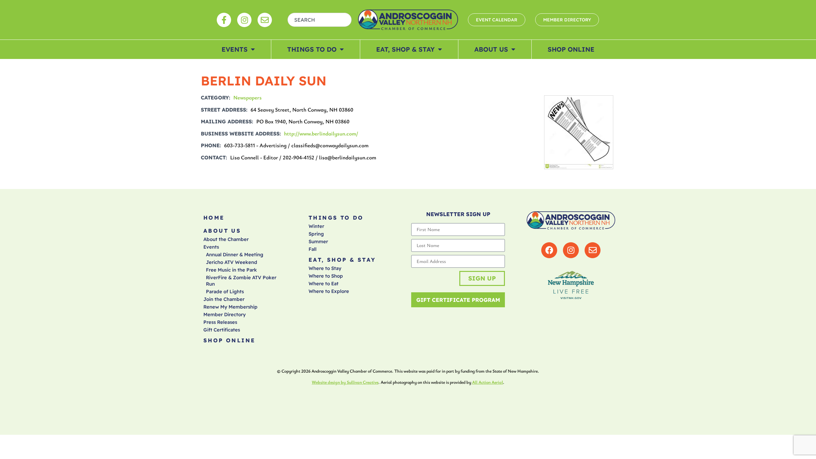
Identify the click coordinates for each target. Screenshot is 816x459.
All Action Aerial (487, 382)
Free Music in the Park (231, 270)
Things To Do (312, 49)
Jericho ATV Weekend (231, 262)
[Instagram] (244, 20)
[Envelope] (265, 20)
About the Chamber (226, 239)
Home (214, 217)
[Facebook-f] (224, 20)
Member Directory (224, 314)
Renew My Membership (230, 307)
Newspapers (247, 97)
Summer (318, 241)
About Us (491, 49)
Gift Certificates (221, 330)
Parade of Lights (225, 291)
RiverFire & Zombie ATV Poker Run (241, 280)
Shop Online (571, 49)
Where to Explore (329, 291)
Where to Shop (326, 276)
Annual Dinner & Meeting (234, 254)
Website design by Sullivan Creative (345, 382)
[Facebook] (549, 250)
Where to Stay (325, 268)
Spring (316, 234)
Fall (313, 249)
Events (235, 49)
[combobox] (320, 20)
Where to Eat (324, 283)
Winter (316, 226)
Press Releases (220, 322)
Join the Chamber (223, 299)
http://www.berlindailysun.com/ (321, 133)
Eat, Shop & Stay (405, 49)
